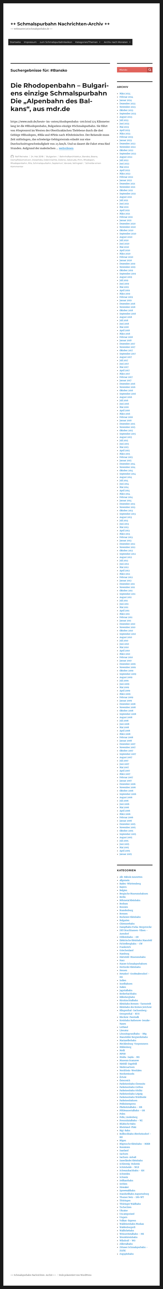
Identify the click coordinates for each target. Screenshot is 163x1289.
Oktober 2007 (126, 750)
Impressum (30, 42)
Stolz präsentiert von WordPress (75, 1275)
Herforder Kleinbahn (130, 967)
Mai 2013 (124, 527)
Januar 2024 (126, 100)
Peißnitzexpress (128, 1104)
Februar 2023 (126, 137)
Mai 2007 (124, 767)
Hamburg (124, 953)
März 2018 (125, 333)
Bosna (94, 156)
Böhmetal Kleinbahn (130, 900)
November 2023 (127, 107)
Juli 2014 (124, 480)
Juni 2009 (124, 684)
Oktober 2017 (126, 350)
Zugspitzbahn (127, 1254)
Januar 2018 (125, 340)
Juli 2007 (124, 760)
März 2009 (125, 694)
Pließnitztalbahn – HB (131, 1107)
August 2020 (126, 237)
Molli (122, 1050)
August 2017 (126, 357)
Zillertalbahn (126, 1244)
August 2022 (126, 157)
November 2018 (127, 307)
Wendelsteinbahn (129, 1237)
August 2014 (126, 477)
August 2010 (126, 637)
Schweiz (124, 1177)
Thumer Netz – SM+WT (132, 1197)
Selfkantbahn (126, 1180)
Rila (30, 163)
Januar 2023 (126, 140)
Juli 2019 (124, 280)
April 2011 (124, 610)
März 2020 (125, 253)
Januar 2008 (126, 740)
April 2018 (125, 330)
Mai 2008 (124, 727)
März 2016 (125, 414)
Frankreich (125, 947)
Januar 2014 (125, 500)
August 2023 (126, 117)
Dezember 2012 (127, 544)
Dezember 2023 (127, 103)
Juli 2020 (124, 240)
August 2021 (126, 197)
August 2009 (126, 677)
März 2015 (125, 454)
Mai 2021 (124, 207)
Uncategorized (127, 1214)
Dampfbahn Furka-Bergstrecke (136, 927)
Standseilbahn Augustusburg (134, 1194)
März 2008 (125, 734)
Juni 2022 (124, 163)
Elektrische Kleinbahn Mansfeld (136, 940)
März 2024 (125, 93)
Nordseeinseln (127, 1073)
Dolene (62, 160)
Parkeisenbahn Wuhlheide (133, 1097)
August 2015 (126, 437)
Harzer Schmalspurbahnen (133, 963)
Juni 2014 (124, 484)
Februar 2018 (126, 337)
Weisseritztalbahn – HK (132, 1234)
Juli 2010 (124, 640)
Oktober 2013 (126, 510)
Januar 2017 (125, 380)
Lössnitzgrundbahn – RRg (133, 1033)
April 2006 (125, 810)
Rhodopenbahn (19, 163)
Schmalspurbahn (42, 163)
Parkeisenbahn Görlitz (131, 1090)
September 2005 (128, 834)
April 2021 (125, 210)
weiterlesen (66, 148)
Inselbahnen (126, 983)
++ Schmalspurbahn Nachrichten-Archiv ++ (60, 24)
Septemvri (57, 163)
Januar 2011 (125, 620)
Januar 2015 (125, 460)
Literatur (124, 1030)
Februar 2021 (126, 217)
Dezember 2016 (127, 383)
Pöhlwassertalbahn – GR (132, 1110)
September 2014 (128, 474)
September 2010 (128, 634)
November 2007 (128, 747)
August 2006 (126, 797)
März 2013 (125, 534)
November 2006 (128, 787)
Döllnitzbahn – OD (129, 937)
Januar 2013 (125, 540)
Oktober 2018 (126, 310)
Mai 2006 (124, 807)
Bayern (123, 887)
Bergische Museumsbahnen (134, 893)
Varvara (67, 163)
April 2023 (125, 130)
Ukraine (124, 1210)
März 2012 (125, 574)
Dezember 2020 (127, 223)
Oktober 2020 (126, 230)
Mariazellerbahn (128, 1040)
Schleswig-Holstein (130, 1164)
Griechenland (126, 950)
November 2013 (127, 507)
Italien (123, 987)
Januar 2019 (126, 300)
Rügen (123, 1140)
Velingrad (77, 163)
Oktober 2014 (126, 470)
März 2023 (125, 133)
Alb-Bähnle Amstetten (131, 877)
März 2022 (125, 173)
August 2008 (126, 717)
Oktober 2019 (126, 270)
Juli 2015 (124, 440)
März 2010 (125, 654)
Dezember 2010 (127, 624)
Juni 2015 (124, 444)
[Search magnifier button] (149, 69)
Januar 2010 (125, 660)
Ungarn (123, 1217)
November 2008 (128, 707)
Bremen (124, 913)
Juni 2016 (124, 404)
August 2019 (126, 277)
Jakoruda (72, 160)
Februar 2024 (126, 97)
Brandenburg (126, 910)
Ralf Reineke (21, 156)
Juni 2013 (124, 524)
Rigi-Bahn (125, 1130)
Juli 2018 (124, 320)
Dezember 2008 (127, 704)
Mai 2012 (124, 567)
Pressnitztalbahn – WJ (131, 1120)
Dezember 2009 (128, 664)
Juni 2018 (124, 323)
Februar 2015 (126, 457)
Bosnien (124, 907)
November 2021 (127, 187)
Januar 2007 (126, 780)
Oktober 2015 (126, 430)
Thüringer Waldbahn (130, 1204)
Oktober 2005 (126, 830)
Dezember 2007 (127, 744)
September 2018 (128, 313)
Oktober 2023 (126, 110)
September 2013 (128, 514)
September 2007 (128, 754)
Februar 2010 (126, 657)
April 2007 (125, 770)
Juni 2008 (124, 724)
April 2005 (125, 850)
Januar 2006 (126, 820)
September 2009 (128, 674)
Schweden (125, 1174)
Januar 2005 (126, 854)
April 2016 (125, 410)
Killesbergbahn (127, 997)
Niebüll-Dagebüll (128, 1063)
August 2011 (126, 597)
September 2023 (128, 113)
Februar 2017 (126, 377)
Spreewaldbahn (127, 1190)
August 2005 (126, 837)
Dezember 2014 (127, 464)
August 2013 (126, 517)
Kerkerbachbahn (128, 993)
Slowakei (124, 1187)
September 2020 (128, 233)
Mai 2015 (124, 447)
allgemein (125, 880)
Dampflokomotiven (21, 160)
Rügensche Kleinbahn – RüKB (135, 1144)
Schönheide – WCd (129, 1167)
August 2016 (126, 397)
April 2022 (125, 170)
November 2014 (127, 467)
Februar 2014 (126, 497)
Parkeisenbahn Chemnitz (132, 1084)
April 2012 (125, 570)
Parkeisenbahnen (128, 1100)
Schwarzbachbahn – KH (132, 1170)
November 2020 (128, 227)
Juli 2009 (124, 680)
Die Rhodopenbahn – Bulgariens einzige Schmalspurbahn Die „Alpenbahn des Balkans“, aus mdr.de (60, 97)
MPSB (123, 1053)
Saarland (124, 1150)
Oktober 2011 (126, 590)
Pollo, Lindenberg (129, 1117)
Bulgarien (51, 156)
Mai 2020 (124, 247)
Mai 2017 (124, 367)
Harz (122, 960)
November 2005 (128, 827)
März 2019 (125, 293)
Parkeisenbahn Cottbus (131, 1087)
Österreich (125, 1080)
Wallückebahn (127, 1230)
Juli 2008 (124, 720)
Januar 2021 (125, 220)
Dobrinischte (50, 160)
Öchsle (123, 1077)
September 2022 (128, 153)
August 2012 (126, 557)
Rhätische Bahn (128, 1124)
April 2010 (125, 650)
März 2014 (125, 494)
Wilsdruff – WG (127, 1240)
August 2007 (126, 757)
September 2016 (128, 393)
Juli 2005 (124, 840)
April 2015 (125, 450)
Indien (123, 980)
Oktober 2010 (126, 630)
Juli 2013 (124, 520)
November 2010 (127, 627)
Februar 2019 (126, 297)
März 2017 (125, 373)
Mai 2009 (124, 687)
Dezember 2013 (127, 504)
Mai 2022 (124, 167)
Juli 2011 (124, 600)
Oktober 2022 (126, 150)
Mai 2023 (124, 127)
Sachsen (124, 1154)
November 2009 (128, 667)
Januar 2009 (126, 700)
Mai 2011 (124, 607)
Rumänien (125, 1147)
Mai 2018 (124, 327)
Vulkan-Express (128, 1220)
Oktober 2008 (126, 710)
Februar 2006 (126, 817)
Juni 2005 (124, 844)
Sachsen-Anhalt (128, 1157)
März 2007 (125, 774)
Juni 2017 (124, 363)
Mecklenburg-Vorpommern (134, 1043)
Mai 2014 (124, 487)
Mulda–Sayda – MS (130, 1057)
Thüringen (125, 1200)
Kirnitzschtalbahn (129, 1000)
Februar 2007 (126, 777)
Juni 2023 (124, 123)
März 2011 (125, 614)
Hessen (123, 970)
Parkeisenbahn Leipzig (131, 1094)
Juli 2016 (124, 400)
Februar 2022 (126, 177)
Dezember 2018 (127, 303)
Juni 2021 (124, 203)
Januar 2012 (125, 580)
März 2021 (125, 213)
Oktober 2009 (126, 670)
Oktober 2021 (126, 190)
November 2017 (127, 347)
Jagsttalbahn (126, 990)
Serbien (123, 1184)
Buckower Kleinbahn (130, 917)
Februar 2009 (126, 697)
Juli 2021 (124, 200)
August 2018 (126, 317)
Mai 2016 (124, 407)
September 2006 (128, 794)
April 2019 (125, 290)
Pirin (80, 160)
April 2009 (125, 690)
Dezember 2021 (127, 183)
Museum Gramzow (129, 1060)
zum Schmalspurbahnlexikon (56, 42)
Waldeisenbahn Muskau (132, 1224)
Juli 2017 (124, 360)
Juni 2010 (124, 644)
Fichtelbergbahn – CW (131, 943)
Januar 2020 (126, 260)
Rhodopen (88, 160)
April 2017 (125, 370)
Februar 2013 (126, 537)
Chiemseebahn (127, 923)
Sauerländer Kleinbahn (131, 1160)
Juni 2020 (124, 243)
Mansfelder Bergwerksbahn (134, 1037)
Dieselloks (37, 160)
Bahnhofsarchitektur (70, 156)
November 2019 (127, 267)
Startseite (15, 42)
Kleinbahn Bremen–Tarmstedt (135, 1003)
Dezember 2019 (127, 263)
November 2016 (127, 387)
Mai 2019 (124, 287)
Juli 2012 (124, 560)
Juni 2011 (124, 604)
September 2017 (128, 353)
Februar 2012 (126, 577)
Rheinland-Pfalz (128, 1127)
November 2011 (127, 587)
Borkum (124, 903)
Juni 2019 (124, 283)
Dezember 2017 (127, 343)
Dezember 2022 (127, 143)
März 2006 (125, 814)
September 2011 (127, 594)
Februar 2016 (126, 417)
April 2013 (125, 530)
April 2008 (125, 730)
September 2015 (128, 434)
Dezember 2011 (127, 584)
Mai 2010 (124, 647)
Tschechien (125, 1207)
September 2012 (128, 554)
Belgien (123, 890)
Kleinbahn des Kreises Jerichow (136, 1007)
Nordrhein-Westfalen (131, 1070)
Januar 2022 (126, 180)
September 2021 (128, 193)
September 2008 (128, 714)
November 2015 (127, 427)
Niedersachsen (127, 1067)
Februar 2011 (126, 617)
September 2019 (128, 273)
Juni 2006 (124, 804)
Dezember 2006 (128, 784)
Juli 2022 (124, 160)
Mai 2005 (124, 847)
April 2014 (125, 490)
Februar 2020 (126, 257)
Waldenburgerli (127, 1227)
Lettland (124, 1027)
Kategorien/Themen (86, 42)
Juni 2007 (124, 764)
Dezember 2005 (127, 824)
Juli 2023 (124, 120)
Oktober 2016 (126, 390)
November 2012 (127, 547)
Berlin (123, 897)
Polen (122, 1114)
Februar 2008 (126, 737)
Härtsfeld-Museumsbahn (133, 957)
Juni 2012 (124, 564)
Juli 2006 (124, 800)
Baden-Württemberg (130, 883)
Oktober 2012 (126, 550)
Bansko (86, 156)
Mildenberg (125, 1047)
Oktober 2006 (126, 790)
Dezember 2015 (127, 424)
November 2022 (128, 147)
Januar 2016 (126, 420)
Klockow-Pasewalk (129, 1017)
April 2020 (125, 250)
